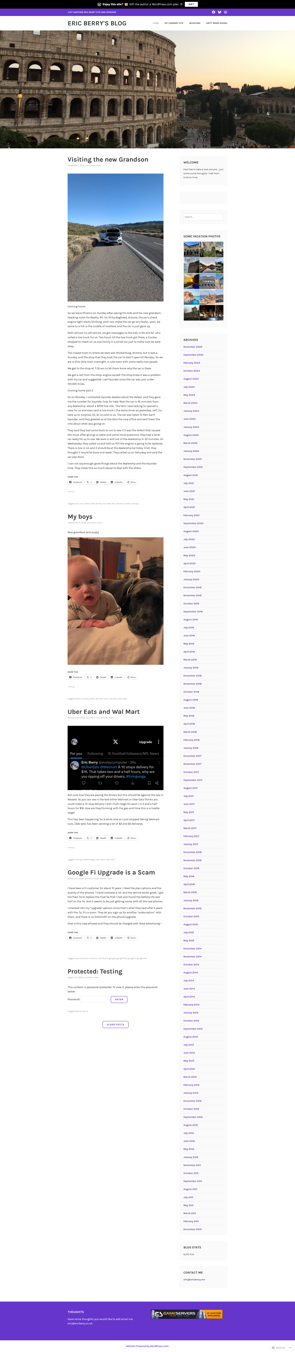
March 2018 (190, 731)
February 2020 (191, 571)
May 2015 (188, 940)
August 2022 (191, 435)
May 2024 (189, 394)
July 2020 (189, 539)
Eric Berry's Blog (97, 23)
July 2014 (188, 980)
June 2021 (189, 491)
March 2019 (190, 659)
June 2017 (189, 804)
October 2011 (190, 1173)
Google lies (142, 958)
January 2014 (190, 1012)
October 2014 (191, 964)
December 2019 (192, 587)
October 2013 (191, 1020)
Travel (127, 503)
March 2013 (190, 1076)
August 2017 (190, 788)
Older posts (115, 1024)
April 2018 (189, 723)
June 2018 (189, 707)
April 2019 (189, 651)
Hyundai (107, 503)
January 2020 (191, 579)
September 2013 (193, 1028)
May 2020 (189, 555)
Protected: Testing (95, 971)
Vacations (195, 23)
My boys (80, 516)
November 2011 (192, 1165)
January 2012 (190, 1157)
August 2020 (191, 531)
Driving (78, 859)
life (113, 503)
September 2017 (193, 780)
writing (134, 503)
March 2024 (190, 402)
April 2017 (189, 820)
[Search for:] (203, 216)
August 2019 (190, 619)
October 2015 (191, 916)
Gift (191, 4)
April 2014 (189, 996)
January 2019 (190, 667)
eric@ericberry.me (194, 1279)
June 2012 (189, 1141)
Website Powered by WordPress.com (147, 1346)
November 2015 (192, 908)
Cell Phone (103, 958)
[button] (191, 249)
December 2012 (192, 1100)
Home (156, 23)
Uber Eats (100, 859)
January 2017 (190, 844)
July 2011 (188, 1197)
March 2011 (189, 1213)
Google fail (121, 958)
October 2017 (191, 772)
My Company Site (174, 23)
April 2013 (189, 1068)
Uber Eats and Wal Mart (104, 712)
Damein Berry (102, 698)
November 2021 (192, 459)
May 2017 (188, 812)
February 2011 (191, 1221)
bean (92, 698)
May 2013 (188, 1060)
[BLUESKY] (219, 12)
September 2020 (193, 523)
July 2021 (188, 483)
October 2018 (191, 691)
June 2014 (189, 988)
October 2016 (191, 868)
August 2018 (190, 699)
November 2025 (192, 346)
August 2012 (190, 1125)
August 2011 (190, 1189)
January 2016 (190, 900)
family (99, 503)
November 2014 (192, 956)
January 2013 (190, 1092)
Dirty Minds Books (216, 23)
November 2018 (192, 683)
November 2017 (192, 763)
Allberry (79, 698)
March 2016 (190, 892)
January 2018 (191, 747)
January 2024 (191, 410)
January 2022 (191, 451)
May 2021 (188, 499)
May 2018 (188, 715)
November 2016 (192, 860)
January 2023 (191, 427)
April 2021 (189, 507)
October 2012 (191, 1108)
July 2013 (188, 1044)
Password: (74, 999)
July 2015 (188, 932)
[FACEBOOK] (213, 12)
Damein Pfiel (116, 698)
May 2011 (188, 1205)
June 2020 (189, 547)
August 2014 (190, 972)
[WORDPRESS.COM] (225, 12)
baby (86, 698)
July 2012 (188, 1133)
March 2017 (190, 828)
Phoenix (120, 503)
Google (112, 958)
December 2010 (192, 1229)
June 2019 (189, 635)
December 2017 (192, 755)
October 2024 (191, 370)
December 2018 (192, 675)
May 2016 (188, 876)
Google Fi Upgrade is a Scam (111, 872)
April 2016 (189, 884)
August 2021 (190, 475)
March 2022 (190, 443)
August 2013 (190, 1036)
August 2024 (191, 378)
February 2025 (191, 362)
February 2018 (191, 739)
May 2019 (188, 643)
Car (76, 503)
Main (98, 165)
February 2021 (191, 515)
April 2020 (189, 563)
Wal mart (110, 859)
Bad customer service (86, 958)
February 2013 (191, 1084)
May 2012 (188, 1149)
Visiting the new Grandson (108, 159)
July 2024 (189, 386)
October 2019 (191, 603)
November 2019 (192, 595)
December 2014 (192, 948)
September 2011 (192, 1181)
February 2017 (191, 836)
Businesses (102, 717)
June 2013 (189, 1052)
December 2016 (192, 852)
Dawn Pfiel (90, 503)
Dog (125, 698)
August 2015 (190, 924)
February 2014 (191, 1004)
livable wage (89, 859)
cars (81, 503)
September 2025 (193, 354)
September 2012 (193, 1117)
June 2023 (189, 418)
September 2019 (193, 611)
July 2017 (188, 796)
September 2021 (193, 467)
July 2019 (188, 627)
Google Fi (132, 958)
